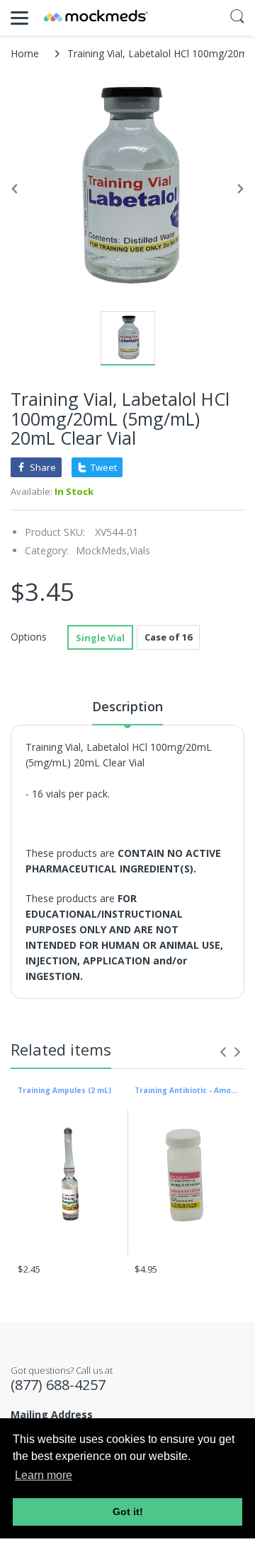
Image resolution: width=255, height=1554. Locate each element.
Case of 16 (168, 637)
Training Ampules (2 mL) (64, 1090)
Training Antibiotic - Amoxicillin (186, 1090)
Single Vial (100, 637)
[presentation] (223, 1052)
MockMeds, (103, 550)
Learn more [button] (43, 1475)
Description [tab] (127, 706)
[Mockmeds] (95, 17)
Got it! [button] (128, 1511)
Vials (140, 550)
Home (25, 53)
